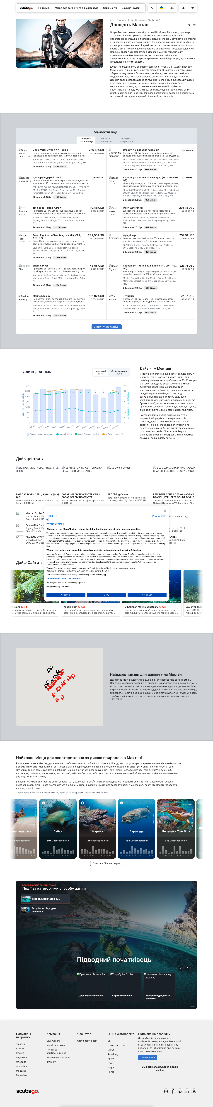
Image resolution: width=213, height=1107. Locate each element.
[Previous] (20, 486)
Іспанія (20, 1052)
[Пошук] (152, 8)
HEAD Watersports (121, 1034)
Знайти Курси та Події (106, 326)
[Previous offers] (181, 968)
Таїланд (20, 1044)
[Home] (26, 8)
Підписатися (148, 1057)
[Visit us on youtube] (194, 1091)
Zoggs (111, 1067)
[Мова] (161, 8)
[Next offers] (188, 968)
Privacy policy (159, 516)
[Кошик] (192, 8)
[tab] (86, 140)
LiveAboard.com (116, 1045)
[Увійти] (183, 8)
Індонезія (21, 1057)
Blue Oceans (54, 1040)
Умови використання (58, 1057)
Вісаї (130, 20)
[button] (46, 686)
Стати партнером (87, 1040)
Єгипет (20, 1048)
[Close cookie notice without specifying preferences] (165, 511)
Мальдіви (21, 1075)
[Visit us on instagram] (166, 1091)
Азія (112, 20)
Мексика (21, 1070)
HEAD (111, 1071)
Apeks (111, 1058)
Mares (111, 1049)
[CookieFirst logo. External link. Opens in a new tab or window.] (47, 519)
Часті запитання (56, 1045)
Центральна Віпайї (144, 20)
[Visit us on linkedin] (187, 1091)
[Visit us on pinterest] (180, 1091)
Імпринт (51, 1061)
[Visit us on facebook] (173, 1091)
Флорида (21, 1061)
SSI (109, 1040)
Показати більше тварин (106, 863)
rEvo (110, 1063)
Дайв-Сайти (27, 563)
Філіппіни (121, 20)
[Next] (195, 486)
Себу (158, 20)
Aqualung (113, 1054)
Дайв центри (28, 459)
